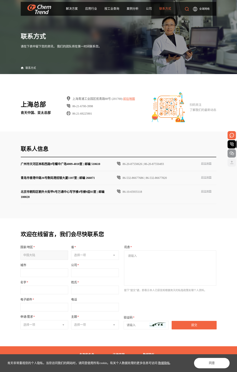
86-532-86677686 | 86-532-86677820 (145, 177)
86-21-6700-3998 (82, 106)
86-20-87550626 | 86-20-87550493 (143, 164)
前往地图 (129, 98)
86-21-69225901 (82, 113)
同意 (212, 363)
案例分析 (132, 8)
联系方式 (165, 8)
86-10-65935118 (132, 191)
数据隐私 (164, 363)
